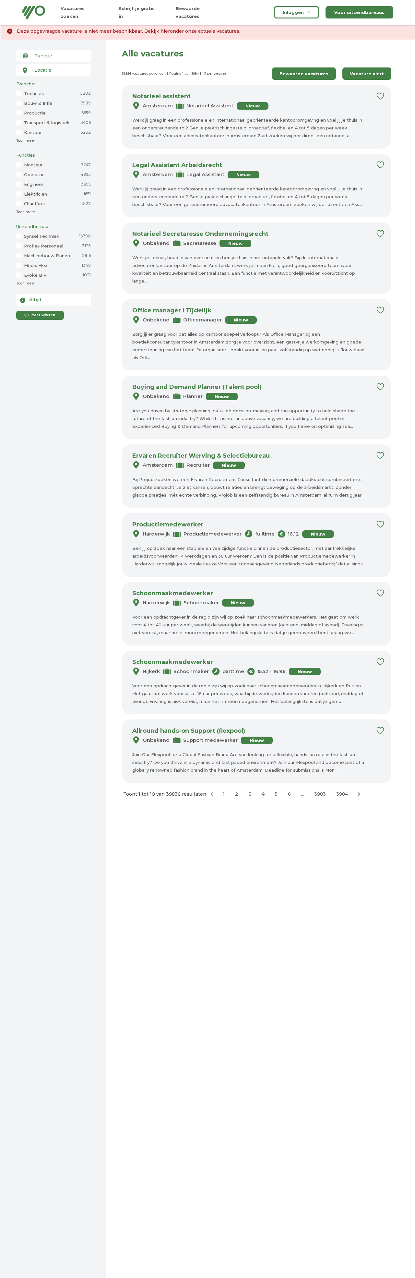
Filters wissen (41, 315)
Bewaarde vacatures (303, 73)
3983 (320, 794)
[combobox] (53, 56)
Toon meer (25, 141)
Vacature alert (367, 73)
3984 (342, 794)
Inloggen (293, 12)
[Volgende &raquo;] (359, 794)
